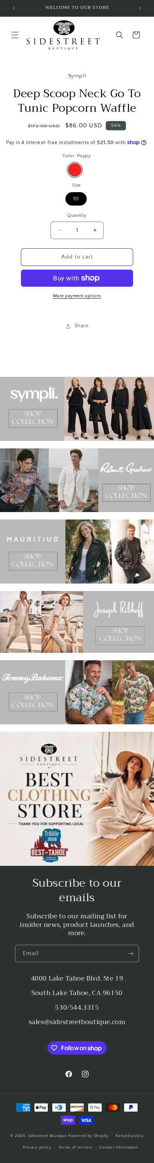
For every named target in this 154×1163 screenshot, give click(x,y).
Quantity (76, 215)
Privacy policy (37, 1147)
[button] (15, 35)
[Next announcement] (140, 8)
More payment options (77, 295)
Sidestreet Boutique (47, 1136)
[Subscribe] (130, 953)
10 (76, 199)
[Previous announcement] (14, 8)
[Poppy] (74, 170)
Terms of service (75, 1147)
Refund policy (130, 1136)
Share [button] (81, 326)
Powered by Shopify (88, 1136)
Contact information (118, 1147)
